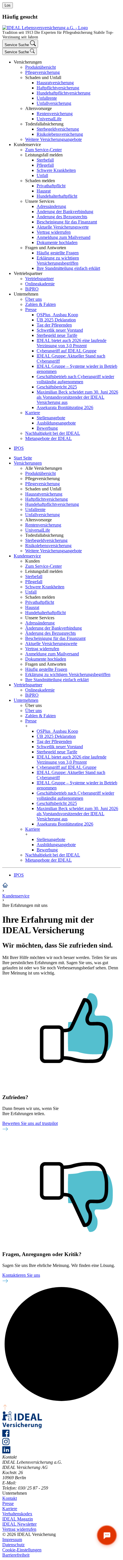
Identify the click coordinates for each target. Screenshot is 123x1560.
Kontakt (9, 1498)
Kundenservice (27, 555)
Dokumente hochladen (57, 242)
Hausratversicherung (55, 82)
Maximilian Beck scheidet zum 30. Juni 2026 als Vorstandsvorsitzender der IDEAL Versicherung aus (77, 397)
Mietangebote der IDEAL (48, 438)
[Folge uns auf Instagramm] (5, 1443)
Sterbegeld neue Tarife (57, 335)
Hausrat (44, 190)
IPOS (19, 875)
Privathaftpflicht (51, 185)
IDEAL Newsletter (19, 1524)
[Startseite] (5, 886)
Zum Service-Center (43, 149)
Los (8, 5)
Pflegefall (45, 165)
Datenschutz (13, 1544)
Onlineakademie (40, 283)
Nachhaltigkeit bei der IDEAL (52, 433)
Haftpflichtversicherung (58, 87)
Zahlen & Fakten (40, 304)
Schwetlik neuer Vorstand (60, 330)
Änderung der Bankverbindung (65, 211)
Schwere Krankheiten (56, 170)
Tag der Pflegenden (54, 325)
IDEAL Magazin (17, 1518)
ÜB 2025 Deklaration (56, 319)
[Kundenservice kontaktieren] (107, 1535)
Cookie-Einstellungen (21, 1549)
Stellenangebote (51, 417)
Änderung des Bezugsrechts (62, 216)
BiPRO (32, 288)
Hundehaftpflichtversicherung (63, 93)
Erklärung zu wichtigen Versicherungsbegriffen (58, 261)
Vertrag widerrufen (54, 232)
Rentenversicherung (55, 113)
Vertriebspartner (39, 278)
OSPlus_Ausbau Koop (57, 314)
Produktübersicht (40, 67)
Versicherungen (28, 463)
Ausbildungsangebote (56, 423)
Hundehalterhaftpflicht (57, 196)
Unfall (42, 175)
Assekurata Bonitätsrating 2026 (65, 407)
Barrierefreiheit (15, 1555)
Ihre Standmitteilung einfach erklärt (68, 268)
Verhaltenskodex (17, 1513)
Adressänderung (51, 206)
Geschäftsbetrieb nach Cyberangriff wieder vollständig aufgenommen (75, 379)
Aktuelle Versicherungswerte (63, 227)
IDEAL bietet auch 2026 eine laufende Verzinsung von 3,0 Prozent (71, 343)
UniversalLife (49, 118)
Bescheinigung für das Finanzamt (67, 221)
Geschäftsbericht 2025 (57, 386)
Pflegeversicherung (42, 72)
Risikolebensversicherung (60, 134)
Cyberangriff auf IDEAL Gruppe (66, 350)
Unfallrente (47, 98)
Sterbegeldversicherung (58, 129)
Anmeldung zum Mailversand (63, 237)
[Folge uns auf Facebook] (5, 1435)
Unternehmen (26, 700)
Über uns (33, 299)
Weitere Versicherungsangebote (53, 139)
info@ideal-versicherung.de (42, 1482)
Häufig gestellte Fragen (58, 252)
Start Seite (23, 457)
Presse (31, 309)
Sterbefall (45, 160)
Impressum (12, 1539)
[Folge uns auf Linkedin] (6, 1451)
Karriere (32, 412)
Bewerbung (47, 428)
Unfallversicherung (54, 103)
